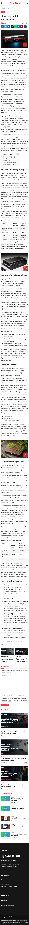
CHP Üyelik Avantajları (18, 826)
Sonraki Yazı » (20, 641)
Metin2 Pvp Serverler (13, 920)
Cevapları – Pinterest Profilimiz (9, 866)
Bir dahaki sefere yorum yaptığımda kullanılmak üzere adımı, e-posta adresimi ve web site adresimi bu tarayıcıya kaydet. (14, 700)
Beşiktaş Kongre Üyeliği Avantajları (18, 809)
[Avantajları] (14, 3)
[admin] (2, 23)
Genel (8, 8)
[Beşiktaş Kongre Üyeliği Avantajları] (5, 808)
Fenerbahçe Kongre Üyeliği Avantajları (19, 834)
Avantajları (3, 917)
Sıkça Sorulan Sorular (8, 164)
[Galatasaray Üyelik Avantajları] (5, 798)
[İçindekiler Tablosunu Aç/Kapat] (16, 154)
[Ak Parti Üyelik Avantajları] (5, 818)
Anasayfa (3, 8)
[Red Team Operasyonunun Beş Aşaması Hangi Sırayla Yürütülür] (21, 651)
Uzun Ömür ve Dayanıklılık (9, 158)
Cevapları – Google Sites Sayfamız (10, 864)
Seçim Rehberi (5, 884)
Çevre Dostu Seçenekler (9, 162)
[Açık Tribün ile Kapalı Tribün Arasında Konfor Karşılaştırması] (14, 720)
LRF (2, 882)
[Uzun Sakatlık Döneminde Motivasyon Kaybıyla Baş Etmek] (7, 651)
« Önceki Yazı (9, 641)
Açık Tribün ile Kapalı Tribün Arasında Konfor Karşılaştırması (13, 733)
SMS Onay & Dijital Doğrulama (9, 886)
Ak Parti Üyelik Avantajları (19, 818)
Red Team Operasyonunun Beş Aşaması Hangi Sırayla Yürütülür (21, 659)
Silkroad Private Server (14, 922)
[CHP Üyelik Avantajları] (5, 826)
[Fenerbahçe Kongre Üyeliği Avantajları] (5, 834)
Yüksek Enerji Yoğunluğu (9, 157)
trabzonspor (4, 920)
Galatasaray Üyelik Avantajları (17, 799)
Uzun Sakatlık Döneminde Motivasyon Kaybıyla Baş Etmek (7, 659)
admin (4, 23)
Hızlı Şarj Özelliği (7, 160)
